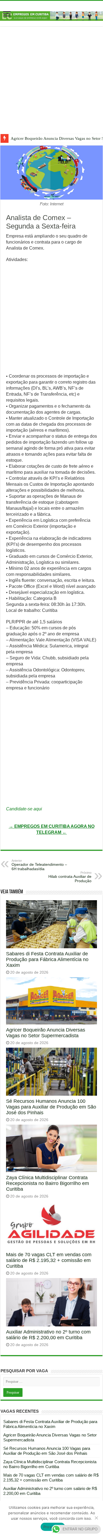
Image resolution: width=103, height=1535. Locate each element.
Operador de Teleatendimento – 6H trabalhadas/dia (39, 865)
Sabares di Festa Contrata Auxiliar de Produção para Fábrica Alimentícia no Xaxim (47, 959)
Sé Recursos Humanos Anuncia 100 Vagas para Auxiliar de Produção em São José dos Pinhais (51, 1106)
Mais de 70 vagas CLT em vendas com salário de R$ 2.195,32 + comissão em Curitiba (48, 1260)
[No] (96, 1518)
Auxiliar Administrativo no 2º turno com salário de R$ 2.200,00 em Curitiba (48, 1334)
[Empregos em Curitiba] (51, 16)
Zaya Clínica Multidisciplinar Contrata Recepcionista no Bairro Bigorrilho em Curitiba (47, 1183)
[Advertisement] (51, 84)
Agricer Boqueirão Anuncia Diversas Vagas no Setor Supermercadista (45, 1032)
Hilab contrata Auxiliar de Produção (69, 877)
